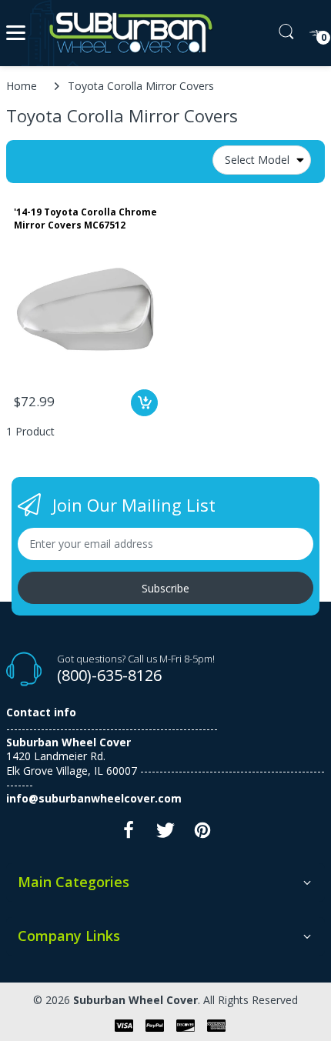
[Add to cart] (144, 402)
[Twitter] (165, 834)
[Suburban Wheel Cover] (127, 33)
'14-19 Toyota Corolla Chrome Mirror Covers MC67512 (85, 219)
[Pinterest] (202, 834)
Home (21, 85)
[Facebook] (128, 834)
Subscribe (165, 588)
